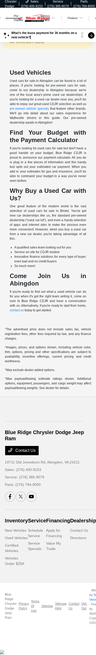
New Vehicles (15, 530)
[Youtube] (31, 497)
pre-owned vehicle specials (29, 108)
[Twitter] (21, 497)
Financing (58, 520)
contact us (17, 310)
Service (37, 520)
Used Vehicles (16, 538)
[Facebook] (10, 497)
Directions (78, 538)
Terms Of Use (35, 606)
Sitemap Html (61, 606)
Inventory (16, 520)
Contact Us (25, 450)
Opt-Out (84, 606)
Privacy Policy (24, 606)
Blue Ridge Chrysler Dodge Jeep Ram (11, 606)
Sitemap (47, 606)
